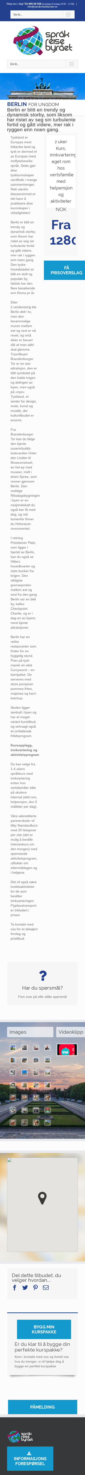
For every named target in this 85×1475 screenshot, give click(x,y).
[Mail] (46, 1288)
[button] (42, 1198)
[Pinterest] (35, 1288)
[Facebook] (14, 1288)
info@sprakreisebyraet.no (42, 6)
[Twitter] (25, 1288)
